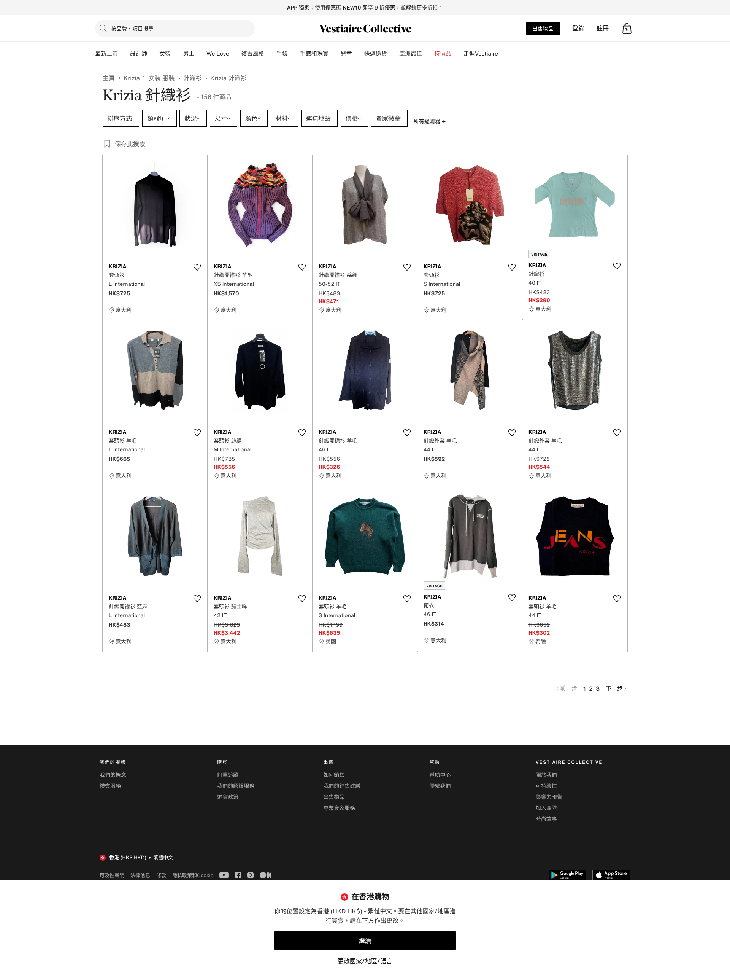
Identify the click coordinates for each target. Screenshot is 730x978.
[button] (627, 28)
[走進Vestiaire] (504, 54)
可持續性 (546, 786)
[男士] (200, 54)
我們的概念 (113, 775)
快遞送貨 (375, 53)
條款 (161, 875)
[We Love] (235, 54)
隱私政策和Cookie (192, 875)
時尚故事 (546, 819)
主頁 (109, 78)
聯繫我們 (440, 786)
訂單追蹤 (227, 775)
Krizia (132, 78)
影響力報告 (549, 797)
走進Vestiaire (480, 53)
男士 (188, 53)
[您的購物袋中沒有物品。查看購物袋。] (627, 28)
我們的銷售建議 (341, 786)
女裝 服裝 (162, 78)
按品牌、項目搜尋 (132, 28)
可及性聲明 (112, 875)
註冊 (603, 28)
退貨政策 (227, 797)
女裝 (165, 53)
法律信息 (140, 875)
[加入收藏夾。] (197, 267)
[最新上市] (124, 54)
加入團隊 (546, 808)
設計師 (138, 53)
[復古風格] (270, 54)
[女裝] (177, 54)
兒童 (346, 53)
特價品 (442, 53)
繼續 (365, 940)
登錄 (578, 28)
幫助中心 (440, 775)
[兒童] (358, 54)
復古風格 (252, 53)
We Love (217, 53)
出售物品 (543, 28)
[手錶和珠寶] (335, 54)
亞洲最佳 (410, 53)
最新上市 (106, 53)
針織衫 (192, 78)
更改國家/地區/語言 (365, 960)
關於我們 (546, 775)
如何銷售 (333, 775)
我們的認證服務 (235, 786)
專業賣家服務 (339, 808)
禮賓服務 (110, 786)
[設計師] (153, 54)
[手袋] (294, 54)
